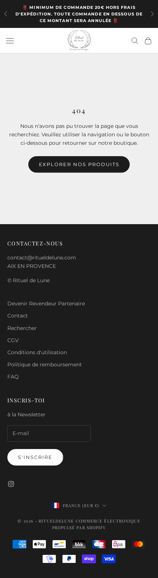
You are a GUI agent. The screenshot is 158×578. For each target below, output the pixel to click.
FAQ (13, 376)
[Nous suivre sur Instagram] (11, 484)
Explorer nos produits (79, 164)
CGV (13, 340)
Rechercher (22, 328)
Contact (17, 315)
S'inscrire (35, 457)
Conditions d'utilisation (37, 352)
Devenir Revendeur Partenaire (46, 303)
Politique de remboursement (44, 364)
